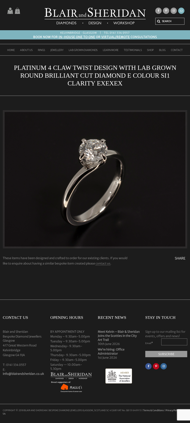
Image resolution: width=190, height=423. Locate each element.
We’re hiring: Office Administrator (111, 351)
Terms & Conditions (153, 410)
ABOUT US (26, 50)
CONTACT (177, 50)
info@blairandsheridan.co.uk (23, 374)
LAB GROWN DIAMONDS (83, 50)
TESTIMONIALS (133, 50)
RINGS (41, 50)
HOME (11, 50)
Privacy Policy (172, 410)
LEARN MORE (111, 50)
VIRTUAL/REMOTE (115, 37)
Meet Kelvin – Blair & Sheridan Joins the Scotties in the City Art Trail (119, 336)
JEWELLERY (56, 50)
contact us (103, 263)
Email (149, 343)
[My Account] (10, 11)
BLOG (162, 50)
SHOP (150, 50)
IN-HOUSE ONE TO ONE (77, 37)
